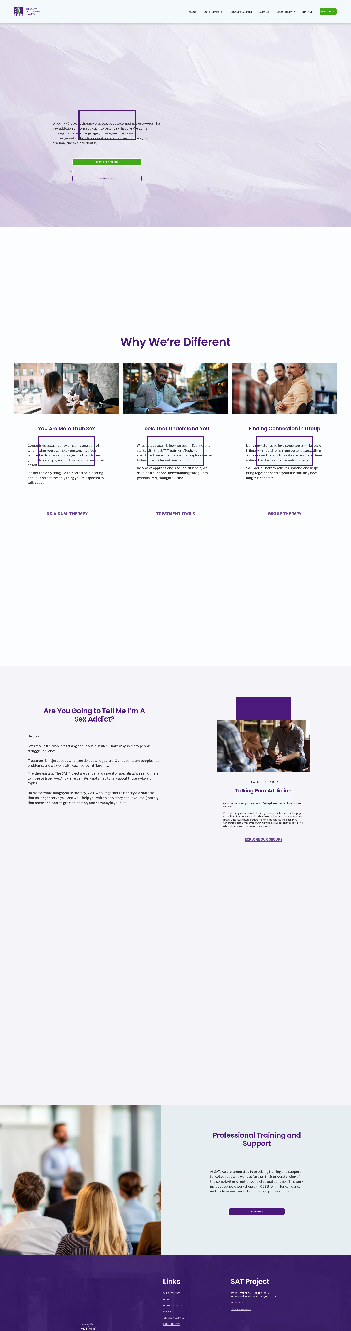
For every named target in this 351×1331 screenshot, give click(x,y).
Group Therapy (285, 11)
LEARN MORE (107, 178)
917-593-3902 (237, 1302)
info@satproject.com (241, 1309)
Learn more (256, 1211)
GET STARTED (328, 11)
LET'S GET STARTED (107, 162)
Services (264, 11)
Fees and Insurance (241, 11)
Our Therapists (212, 11)
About (193, 11)
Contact (307, 11)
